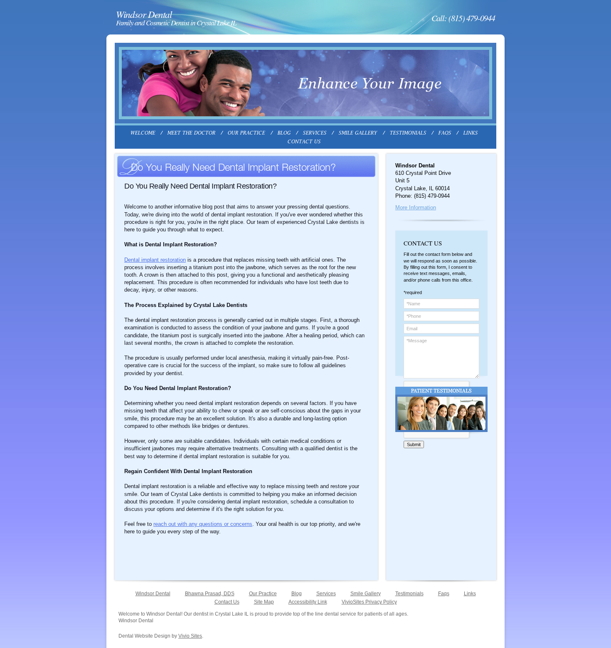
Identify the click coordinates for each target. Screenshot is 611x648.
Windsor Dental (153, 593)
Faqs (443, 593)
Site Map (264, 602)
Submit (414, 444)
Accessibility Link (307, 602)
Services (326, 593)
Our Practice (263, 593)
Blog (296, 593)
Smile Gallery (365, 593)
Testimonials (409, 593)
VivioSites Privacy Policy (369, 602)
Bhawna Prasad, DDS (209, 593)
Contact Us (226, 602)
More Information (415, 207)
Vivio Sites (190, 636)
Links (470, 593)
